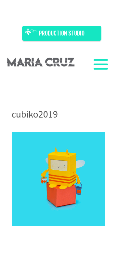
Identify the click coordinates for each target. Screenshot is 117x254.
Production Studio (61, 33)
